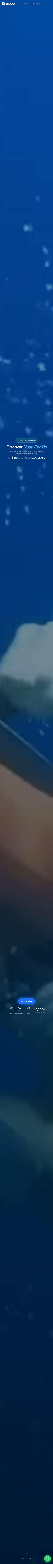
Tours (26, 4)
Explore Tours (26, 1001)
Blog (38, 4)
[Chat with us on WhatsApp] (47, 1558)
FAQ (32, 4)
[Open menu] (50, 3)
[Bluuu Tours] (8, 3)
